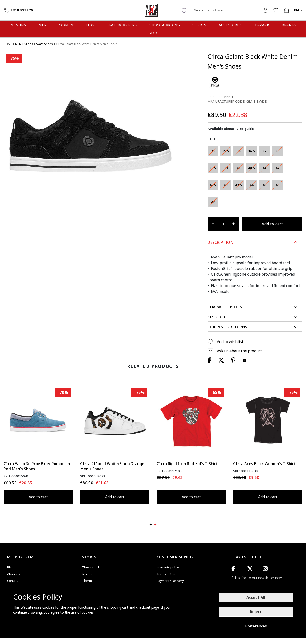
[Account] (265, 10)
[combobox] (224, 10)
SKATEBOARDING (122, 24)
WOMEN (66, 24)
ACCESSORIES (231, 24)
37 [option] (264, 151)
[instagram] (265, 568)
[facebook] (233, 568)
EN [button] (296, 10)
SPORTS (199, 24)
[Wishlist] (276, 10)
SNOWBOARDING (164, 24)
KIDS (90, 24)
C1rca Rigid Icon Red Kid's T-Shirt (187, 463)
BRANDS (289, 24)
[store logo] (153, 10)
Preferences (256, 626)
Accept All (255, 597)
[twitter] (250, 568)
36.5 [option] (251, 151)
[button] (255, 242)
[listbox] (247, 178)
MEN (42, 24)
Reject (256, 611)
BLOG (153, 33)
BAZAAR (262, 24)
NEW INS (18, 24)
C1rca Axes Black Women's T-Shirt (264, 463)
